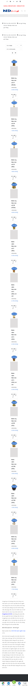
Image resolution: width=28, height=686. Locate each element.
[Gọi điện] (14, 682)
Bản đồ (3, 685)
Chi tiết (15, 95)
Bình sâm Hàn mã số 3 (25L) (13, 246)
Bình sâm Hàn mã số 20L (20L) (13, 464)
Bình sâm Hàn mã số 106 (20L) (13, 498)
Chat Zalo (8, 685)
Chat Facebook (19, 685)
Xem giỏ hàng (22, 23)
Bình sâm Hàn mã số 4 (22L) (13, 335)
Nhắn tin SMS (24, 685)
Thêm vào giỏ (13, 96)
